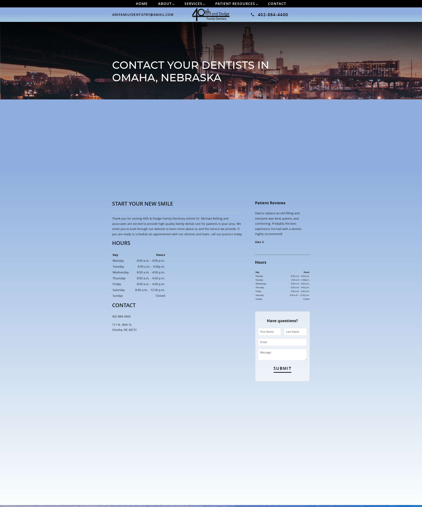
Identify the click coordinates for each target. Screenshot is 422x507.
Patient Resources (235, 3)
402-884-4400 (273, 14)
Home (142, 3)
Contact (277, 3)
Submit (282, 368)
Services (193, 3)
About (165, 3)
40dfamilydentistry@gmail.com (141, 15)
